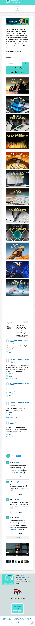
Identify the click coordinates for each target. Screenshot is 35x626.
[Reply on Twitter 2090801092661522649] (11, 533)
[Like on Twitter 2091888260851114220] (17, 512)
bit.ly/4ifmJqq (9, 373)
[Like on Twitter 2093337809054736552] (17, 477)
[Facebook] (16, 622)
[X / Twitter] (18, 622)
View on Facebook (9, 355)
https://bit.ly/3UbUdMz (21, 506)
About (8, 618)
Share (15, 355)
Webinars (9, 619)
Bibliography (15, 618)
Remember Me (11, 63)
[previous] (8, 21)
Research (23, 618)
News (4, 619)
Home (4, 618)
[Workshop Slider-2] (17, 21)
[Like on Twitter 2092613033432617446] (17, 495)
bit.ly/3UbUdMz (10, 350)
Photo (10, 352)
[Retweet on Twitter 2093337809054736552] (14, 477)
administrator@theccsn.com (23, 577)
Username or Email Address (13, 51)
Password (8, 57)
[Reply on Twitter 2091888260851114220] (11, 512)
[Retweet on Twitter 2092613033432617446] (14, 495)
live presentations (11, 48)
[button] (17, 8)
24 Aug (15, 499)
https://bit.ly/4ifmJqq (15, 529)
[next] (27, 21)
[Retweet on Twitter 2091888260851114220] (14, 512)
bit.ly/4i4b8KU (10, 412)
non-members (13, 45)
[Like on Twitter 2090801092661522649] (17, 533)
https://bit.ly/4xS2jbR (22, 488)
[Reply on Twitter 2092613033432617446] (11, 495)
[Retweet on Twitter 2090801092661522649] (14, 533)
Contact (29, 619)
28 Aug (15, 462)
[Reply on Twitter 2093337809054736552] (11, 477)
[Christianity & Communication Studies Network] (10, 325)
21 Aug (15, 517)
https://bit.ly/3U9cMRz (16, 472)
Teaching (29, 618)
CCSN (11, 462)
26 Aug (15, 481)
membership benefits (18, 43)
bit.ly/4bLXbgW (10, 393)
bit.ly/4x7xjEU (22, 431)
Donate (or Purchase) (19, 619)
